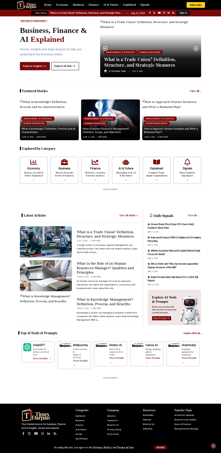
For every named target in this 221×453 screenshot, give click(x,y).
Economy (33, 168)
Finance (95, 168)
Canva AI (151, 345)
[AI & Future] (125, 162)
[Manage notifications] (213, 445)
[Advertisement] (110, 199)
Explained (156, 168)
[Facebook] (149, 13)
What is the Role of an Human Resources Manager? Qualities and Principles (105, 268)
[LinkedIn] (169, 13)
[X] (154, 13)
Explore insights (32, 66)
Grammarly (189, 345)
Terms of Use (125, 447)
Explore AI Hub (63, 66)
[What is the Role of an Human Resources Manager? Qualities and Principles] (46, 275)
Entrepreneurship (157, 123)
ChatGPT (39, 345)
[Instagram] (164, 13)
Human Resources (150, 52)
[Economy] (33, 162)
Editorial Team (118, 71)
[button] (160, 447)
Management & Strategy (120, 52)
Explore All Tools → (193, 333)
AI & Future (125, 168)
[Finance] (95, 162)
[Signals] (187, 162)
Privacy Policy (102, 447)
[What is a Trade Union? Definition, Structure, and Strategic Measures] (46, 241)
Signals (187, 168)
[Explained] (156, 162)
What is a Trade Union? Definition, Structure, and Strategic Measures (86, 12)
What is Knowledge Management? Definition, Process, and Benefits (105, 301)
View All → (196, 91)
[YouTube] (159, 13)
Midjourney (80, 345)
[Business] (64, 162)
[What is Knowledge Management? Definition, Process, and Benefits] (46, 309)
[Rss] (173, 13)
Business (64, 168)
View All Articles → (130, 215)
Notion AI (115, 345)
